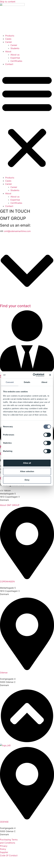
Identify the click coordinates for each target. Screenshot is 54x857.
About (8, 51)
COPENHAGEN (7, 581)
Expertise (15, 57)
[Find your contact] (27, 301)
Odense (3, 672)
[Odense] (27, 669)
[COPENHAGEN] (27, 578)
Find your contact (15, 306)
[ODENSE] (27, 818)
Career (8, 42)
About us (14, 54)
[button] (27, 121)
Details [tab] (27, 382)
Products (9, 35)
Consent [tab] (10, 382)
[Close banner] (50, 375)
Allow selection (27, 471)
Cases (8, 38)
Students (14, 48)
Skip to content (7, 1)
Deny (27, 480)
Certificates (16, 61)
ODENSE (4, 821)
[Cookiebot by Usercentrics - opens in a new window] (33, 375)
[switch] (47, 435)
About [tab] (44, 382)
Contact (9, 64)
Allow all (27, 463)
